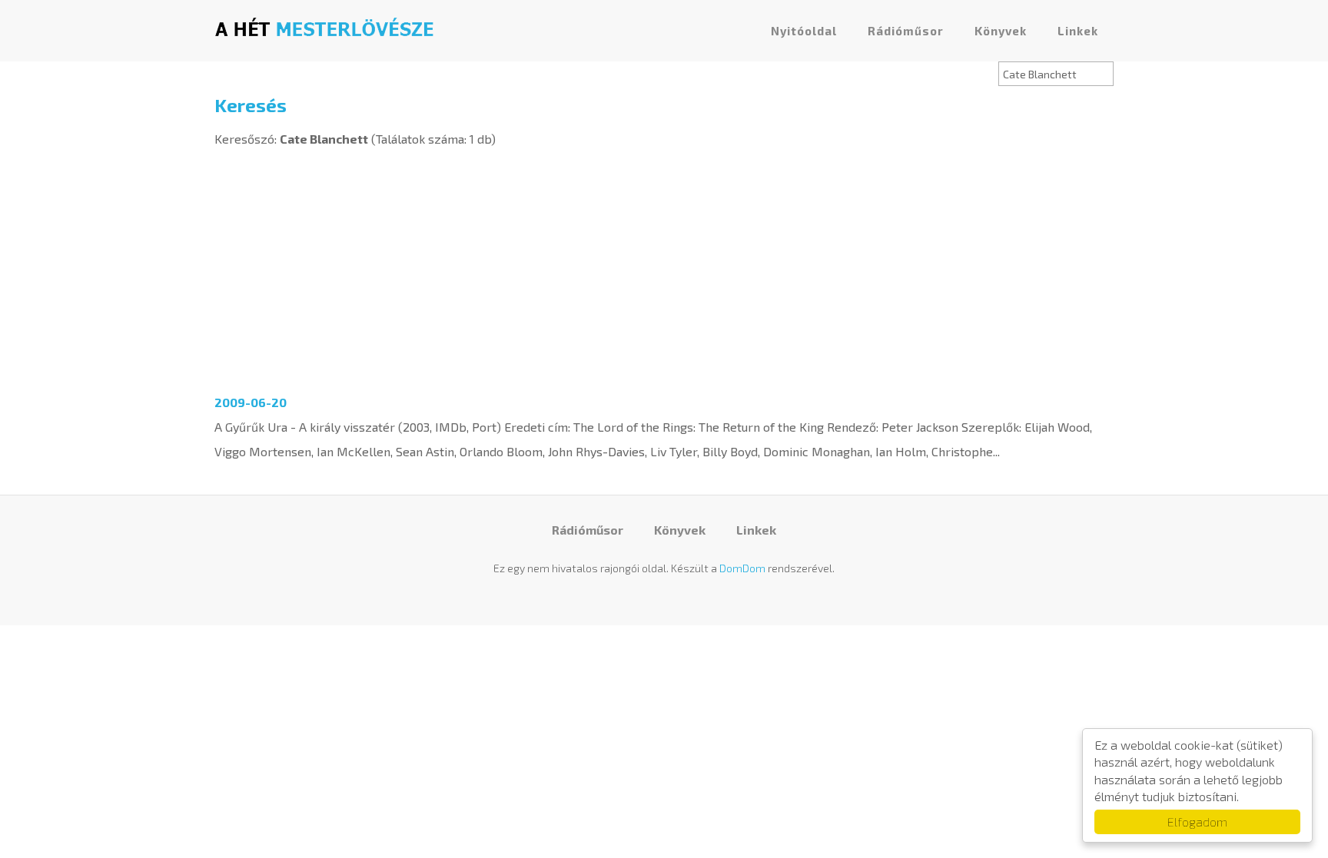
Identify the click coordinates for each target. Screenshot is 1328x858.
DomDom (742, 568)
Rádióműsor (906, 31)
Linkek (1077, 31)
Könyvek (1000, 31)
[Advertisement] (664, 266)
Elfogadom (1197, 821)
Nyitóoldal (804, 31)
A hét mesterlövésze (324, 27)
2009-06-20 (250, 402)
